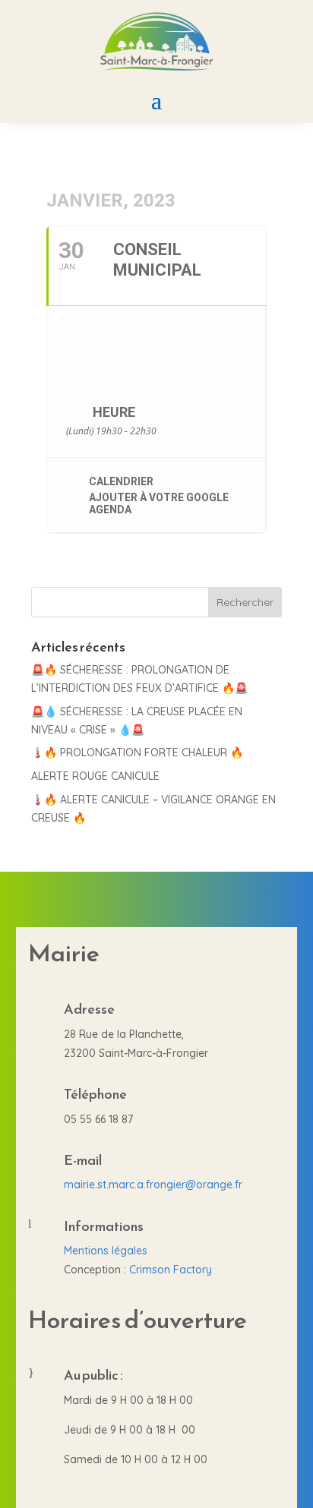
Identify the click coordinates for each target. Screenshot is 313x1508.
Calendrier (121, 481)
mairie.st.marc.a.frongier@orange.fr (153, 1184)
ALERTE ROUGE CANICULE (95, 776)
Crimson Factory (170, 1269)
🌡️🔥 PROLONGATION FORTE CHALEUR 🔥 (137, 752)
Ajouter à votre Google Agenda (159, 503)
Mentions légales (105, 1250)
